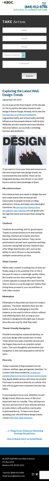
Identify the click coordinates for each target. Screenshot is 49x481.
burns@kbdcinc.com (16, 476)
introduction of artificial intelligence (19, 114)
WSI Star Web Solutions (21, 417)
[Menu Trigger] (44, 4)
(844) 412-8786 (36, 6)
